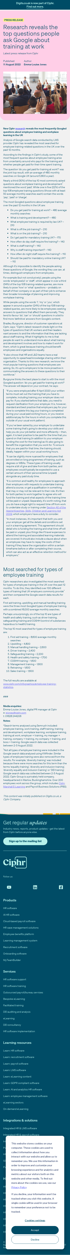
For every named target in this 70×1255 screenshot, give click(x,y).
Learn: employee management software (25, 1096)
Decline (35, 1239)
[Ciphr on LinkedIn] (35, 887)
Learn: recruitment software (18, 1057)
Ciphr (62, 783)
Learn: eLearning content (17, 1076)
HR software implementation (19, 1031)
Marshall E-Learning (14, 786)
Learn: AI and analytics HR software (22, 1089)
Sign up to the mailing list (25, 841)
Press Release (13, 20)
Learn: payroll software (15, 1063)
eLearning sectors (13, 1102)
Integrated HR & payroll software (21, 1134)
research (20, 128)
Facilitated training (13, 1005)
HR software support (14, 979)
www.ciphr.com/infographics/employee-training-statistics (29, 685)
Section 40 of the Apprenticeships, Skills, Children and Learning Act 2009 (36, 511)
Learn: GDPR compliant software (21, 1083)
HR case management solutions (21, 927)
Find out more (35, 6)
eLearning (9, 1018)
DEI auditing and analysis (17, 1011)
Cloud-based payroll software (19, 921)
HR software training (14, 986)
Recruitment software (15, 947)
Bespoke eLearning (14, 998)
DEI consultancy (12, 1024)
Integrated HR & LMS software (20, 1128)
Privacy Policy (18, 1187)
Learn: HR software (13, 1050)
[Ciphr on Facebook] (61, 887)
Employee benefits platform (18, 934)
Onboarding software (15, 953)
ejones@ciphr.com (16, 712)
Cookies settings (35, 1220)
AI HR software (11, 914)
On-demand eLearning (15, 1109)
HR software (10, 908)
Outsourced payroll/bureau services (23, 992)
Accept (35, 1230)
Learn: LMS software (14, 1070)
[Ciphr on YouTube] (9, 887)
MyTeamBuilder (12, 960)
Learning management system (20, 940)
